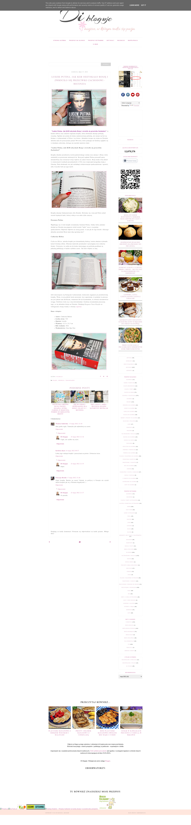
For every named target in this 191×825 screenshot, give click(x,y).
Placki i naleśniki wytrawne (129, 577)
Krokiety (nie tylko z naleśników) (130, 535)
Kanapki (129, 525)
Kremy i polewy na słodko (129, 417)
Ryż (129, 593)
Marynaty (129, 542)
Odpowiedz (59, 429)
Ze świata (129, 666)
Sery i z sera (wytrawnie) (129, 597)
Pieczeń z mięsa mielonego (129, 565)
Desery (129, 401)
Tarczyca (129, 647)
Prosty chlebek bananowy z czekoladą (83, 733)
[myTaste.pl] (12, 809)
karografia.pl (141, 812)
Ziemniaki (129, 609)
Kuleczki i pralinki (129, 421)
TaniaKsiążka (70, 380)
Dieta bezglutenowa (128, 628)
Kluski (129, 532)
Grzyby (129, 519)
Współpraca (133, 40)
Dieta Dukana (129, 625)
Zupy (129, 612)
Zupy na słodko (129, 484)
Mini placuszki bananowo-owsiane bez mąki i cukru (107, 733)
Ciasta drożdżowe (129, 386)
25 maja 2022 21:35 (77, 464)
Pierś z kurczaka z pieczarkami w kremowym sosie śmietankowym (130, 347)
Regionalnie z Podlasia (129, 659)
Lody (129, 424)
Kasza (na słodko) (129, 414)
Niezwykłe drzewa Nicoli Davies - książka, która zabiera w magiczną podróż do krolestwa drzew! (60, 409)
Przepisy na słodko (77, 40)
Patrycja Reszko (61, 478)
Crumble (129, 398)
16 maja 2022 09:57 (72, 451)
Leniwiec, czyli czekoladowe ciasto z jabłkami (130, 296)
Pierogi (129, 571)
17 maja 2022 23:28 (73, 478)
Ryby (129, 590)
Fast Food (129, 509)
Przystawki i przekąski (128, 587)
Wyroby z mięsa (129, 606)
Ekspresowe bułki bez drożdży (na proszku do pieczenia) (130, 244)
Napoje (129, 558)
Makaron (129, 539)
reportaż (78, 307)
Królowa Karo (60, 451)
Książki (55, 380)
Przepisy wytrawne (95, 40)
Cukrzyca (129, 622)
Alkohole (129, 379)
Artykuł (129, 357)
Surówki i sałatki (128, 603)
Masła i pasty (129, 546)
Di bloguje (64, 437)
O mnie (95, 44)
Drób (128, 506)
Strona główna (59, 40)
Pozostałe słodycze (129, 459)
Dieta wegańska (129, 637)
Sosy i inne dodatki (129, 600)
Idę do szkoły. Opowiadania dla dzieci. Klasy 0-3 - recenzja (79, 407)
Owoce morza (129, 561)
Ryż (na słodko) (129, 465)
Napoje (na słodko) (129, 436)
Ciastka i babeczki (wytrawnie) (129, 503)
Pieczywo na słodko (129, 446)
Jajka (129, 522)
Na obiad (129, 552)
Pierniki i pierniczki (129, 449)
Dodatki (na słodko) (129, 405)
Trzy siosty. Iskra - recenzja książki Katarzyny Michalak (99, 406)
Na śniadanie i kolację (129, 433)
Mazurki (129, 430)
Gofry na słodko (129, 408)
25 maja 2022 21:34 (77, 437)
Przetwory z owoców (129, 462)
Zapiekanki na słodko (129, 481)
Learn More (134, 5)
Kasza (129, 528)
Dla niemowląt (129, 641)
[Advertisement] (85, 51)
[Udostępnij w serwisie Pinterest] (107, 376)
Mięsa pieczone (129, 549)
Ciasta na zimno (129, 392)
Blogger (107, 761)
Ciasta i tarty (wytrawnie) (129, 500)
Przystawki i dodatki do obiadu (129, 584)
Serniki (129, 468)
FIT (129, 644)
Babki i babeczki (129, 382)
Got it (143, 5)
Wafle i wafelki (129, 475)
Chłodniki (129, 497)
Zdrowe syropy (129, 650)
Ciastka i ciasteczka (128, 395)
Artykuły (110, 40)
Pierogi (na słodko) (129, 452)
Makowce (129, 427)
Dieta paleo (129, 634)
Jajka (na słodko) (129, 411)
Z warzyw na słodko (129, 478)
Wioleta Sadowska (62, 424)
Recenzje (121, 40)
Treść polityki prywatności (98, 751)
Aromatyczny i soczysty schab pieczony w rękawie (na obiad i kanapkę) (130, 322)
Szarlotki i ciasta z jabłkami (129, 472)
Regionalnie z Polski (129, 662)
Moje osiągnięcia (129, 364)
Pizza (129, 574)
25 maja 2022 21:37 (77, 493)
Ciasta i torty (128, 389)
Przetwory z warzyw (129, 581)
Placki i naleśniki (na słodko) (129, 456)
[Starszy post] (110, 542)
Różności (129, 370)
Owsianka (129, 443)
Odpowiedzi (61, 433)
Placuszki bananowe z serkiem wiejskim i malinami (60, 733)
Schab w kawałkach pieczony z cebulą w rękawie (131, 733)
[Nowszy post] (49, 542)
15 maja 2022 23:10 (75, 424)
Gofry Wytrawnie (129, 512)
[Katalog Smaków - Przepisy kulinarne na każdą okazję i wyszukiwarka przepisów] (71, 809)
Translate (136, 105)
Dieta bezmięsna (129, 631)
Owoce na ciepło (129, 440)
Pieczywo (129, 568)
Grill (129, 516)
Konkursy (129, 361)
